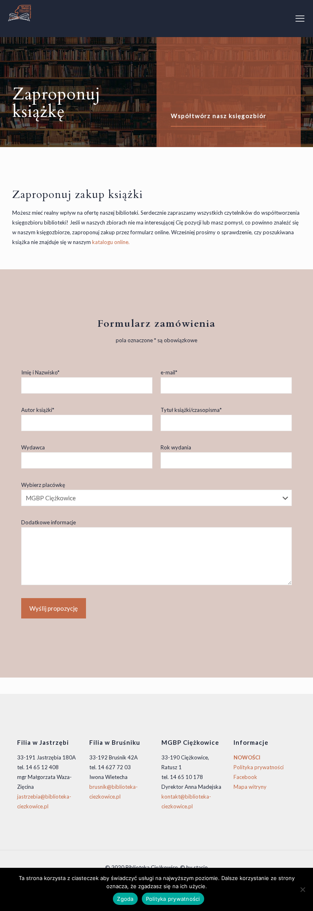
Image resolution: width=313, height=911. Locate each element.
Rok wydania (176, 447)
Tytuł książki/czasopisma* (191, 410)
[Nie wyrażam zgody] (303, 889)
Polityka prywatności (259, 767)
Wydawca (33, 447)
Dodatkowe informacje (48, 522)
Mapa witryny (250, 786)
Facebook (245, 777)
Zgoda (125, 899)
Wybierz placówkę (43, 485)
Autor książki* (37, 410)
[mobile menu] (300, 18)
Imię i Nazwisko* (40, 372)
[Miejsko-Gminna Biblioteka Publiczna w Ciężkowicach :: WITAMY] (19, 12)
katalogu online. (111, 242)
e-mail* (169, 372)
